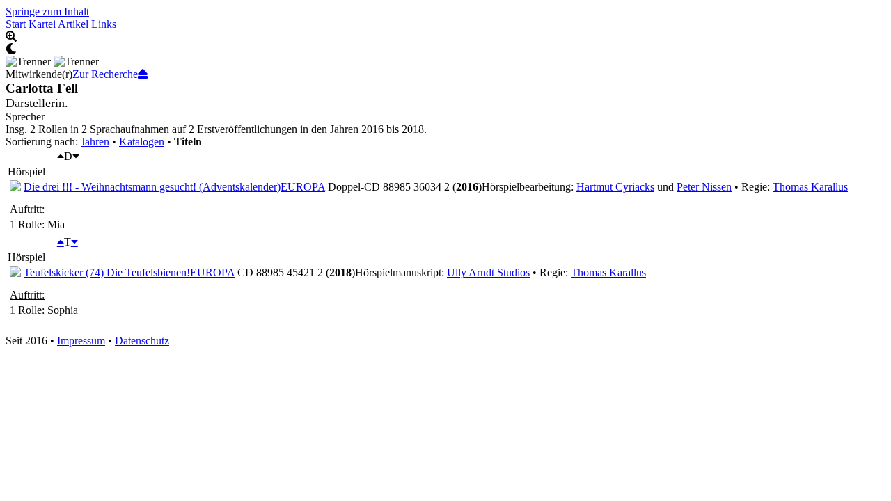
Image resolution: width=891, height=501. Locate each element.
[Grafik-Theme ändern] (445, 49)
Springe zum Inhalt (47, 11)
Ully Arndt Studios (488, 272)
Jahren (95, 142)
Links (103, 24)
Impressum (81, 341)
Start (16, 24)
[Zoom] (445, 37)
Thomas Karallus (810, 187)
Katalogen (141, 142)
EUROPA (303, 187)
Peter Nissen (704, 187)
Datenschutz (142, 341)
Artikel (73, 24)
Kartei (42, 24)
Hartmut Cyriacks (615, 187)
